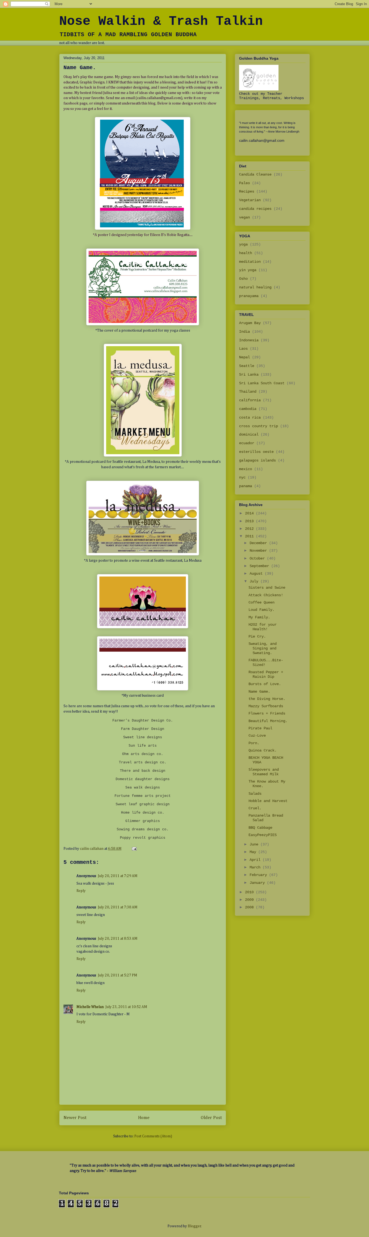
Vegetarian (250, 200)
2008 (250, 907)
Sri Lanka (249, 374)
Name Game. (259, 691)
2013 (250, 521)
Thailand (247, 391)
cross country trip (258, 426)
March (256, 867)
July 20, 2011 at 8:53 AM (117, 939)
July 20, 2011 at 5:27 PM (117, 975)
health (245, 253)
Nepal (244, 357)
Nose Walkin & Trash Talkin (161, 21)
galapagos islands (257, 460)
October (258, 558)
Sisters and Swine (267, 587)
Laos (243, 348)
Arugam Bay (250, 323)
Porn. (254, 743)
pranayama (249, 296)
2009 (250, 900)
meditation (250, 261)
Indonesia (249, 340)
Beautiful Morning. (268, 721)
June (255, 844)
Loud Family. (261, 610)
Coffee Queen (261, 602)
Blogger (194, 1226)
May (254, 852)
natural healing (255, 287)
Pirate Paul (260, 728)
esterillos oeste (256, 452)
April (256, 860)
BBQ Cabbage (260, 827)
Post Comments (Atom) (153, 1136)
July (255, 581)
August (257, 573)
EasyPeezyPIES (263, 835)
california (250, 400)
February (259, 875)
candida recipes (255, 209)
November (259, 550)
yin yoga (247, 270)
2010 (250, 892)
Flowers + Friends (267, 713)
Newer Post (74, 1117)
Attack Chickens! (266, 595)
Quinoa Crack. (263, 750)
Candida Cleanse (255, 174)
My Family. (259, 617)
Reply (81, 891)
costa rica (250, 417)
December (259, 543)
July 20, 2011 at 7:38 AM (117, 907)
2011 (250, 536)
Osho (243, 279)
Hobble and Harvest (268, 801)
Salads (255, 793)
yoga (243, 244)
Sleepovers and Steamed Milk (264, 771)
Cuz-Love (257, 735)
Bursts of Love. (265, 684)
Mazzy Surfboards (266, 706)
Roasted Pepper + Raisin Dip (266, 674)
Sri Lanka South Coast (261, 383)
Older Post (211, 1117)
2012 (250, 529)
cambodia (247, 409)
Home (143, 1117)
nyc (242, 477)
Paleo (244, 183)
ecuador (246, 443)
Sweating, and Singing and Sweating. (263, 648)
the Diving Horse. (267, 699)
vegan (244, 217)
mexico (245, 469)
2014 (250, 513)
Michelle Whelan (90, 1007)
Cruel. (255, 808)
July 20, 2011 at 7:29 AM (117, 876)
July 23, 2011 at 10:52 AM (126, 1007)
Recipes (246, 191)
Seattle (246, 366)
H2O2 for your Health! (263, 626)
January (258, 883)
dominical (249, 434)
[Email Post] (133, 849)
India (244, 331)
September (260, 566)
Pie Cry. (257, 636)
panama (245, 486)
